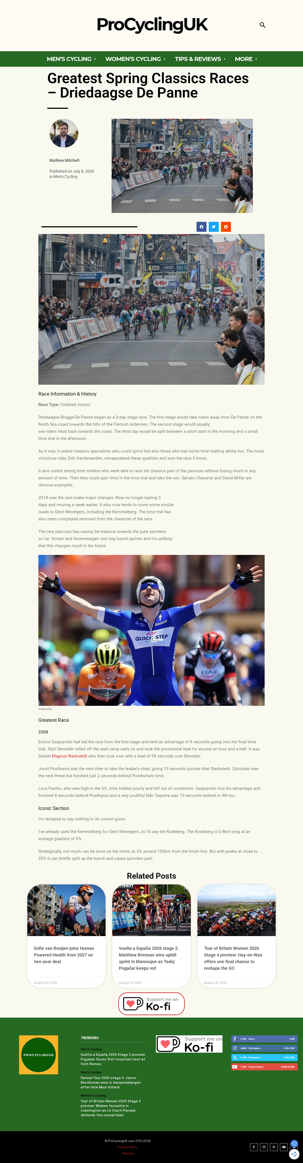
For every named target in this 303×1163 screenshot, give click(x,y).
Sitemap (128, 1153)
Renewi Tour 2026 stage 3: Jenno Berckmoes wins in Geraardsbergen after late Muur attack (111, 1082)
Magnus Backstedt (69, 756)
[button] (262, 25)
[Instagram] (264, 1147)
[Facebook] (254, 1147)
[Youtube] (284, 1147)
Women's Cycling (93, 1095)
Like (292, 1038)
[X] (274, 1147)
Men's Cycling (65, 176)
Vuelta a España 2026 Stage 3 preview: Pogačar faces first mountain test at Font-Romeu (113, 1059)
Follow (289, 1048)
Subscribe (288, 1066)
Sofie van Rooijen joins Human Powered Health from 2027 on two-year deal (64, 955)
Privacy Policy (127, 1147)
